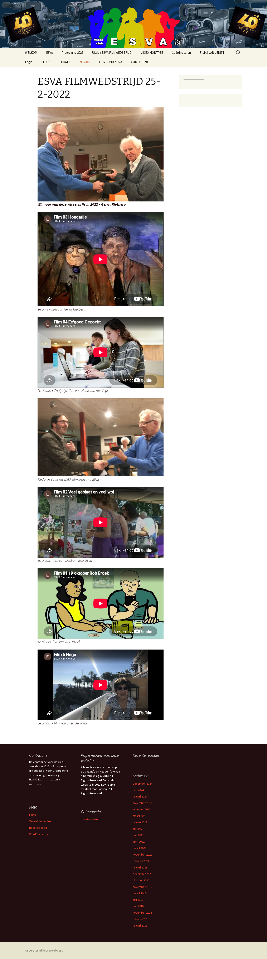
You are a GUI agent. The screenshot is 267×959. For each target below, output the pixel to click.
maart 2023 (139, 816)
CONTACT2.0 (139, 62)
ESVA (49, 53)
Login (28, 62)
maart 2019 (139, 893)
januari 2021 (140, 867)
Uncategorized (90, 819)
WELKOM (31, 53)
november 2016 (142, 912)
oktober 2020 (141, 880)
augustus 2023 (142, 809)
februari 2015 (141, 919)
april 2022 (139, 841)
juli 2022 (137, 829)
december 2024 (142, 783)
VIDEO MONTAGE (152, 53)
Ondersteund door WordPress (44, 950)
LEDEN (45, 62)
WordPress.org (38, 834)
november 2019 (142, 887)
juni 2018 (138, 900)
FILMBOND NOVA (110, 62)
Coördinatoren (181, 53)
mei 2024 (138, 790)
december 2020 (142, 874)
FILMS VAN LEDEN (212, 53)
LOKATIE (65, 62)
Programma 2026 (72, 53)
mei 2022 (138, 835)
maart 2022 (139, 848)
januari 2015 (140, 925)
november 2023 (142, 803)
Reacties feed (38, 828)
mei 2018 (138, 906)
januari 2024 (140, 796)
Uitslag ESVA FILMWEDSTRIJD (112, 53)
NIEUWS (85, 62)
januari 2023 (140, 822)
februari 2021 (141, 861)
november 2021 (142, 854)
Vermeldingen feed (41, 821)
